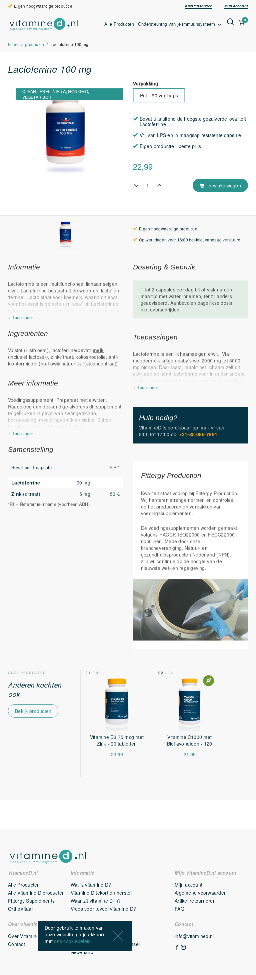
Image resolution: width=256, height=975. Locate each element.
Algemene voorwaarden (201, 892)
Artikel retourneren (195, 900)
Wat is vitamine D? (91, 884)
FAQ (179, 908)
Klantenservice (198, 5)
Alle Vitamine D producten (36, 892)
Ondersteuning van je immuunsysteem (177, 24)
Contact (16, 944)
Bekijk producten (33, 711)
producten (34, 44)
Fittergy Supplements (31, 900)
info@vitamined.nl (194, 936)
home (13, 44)
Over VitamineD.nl (28, 936)
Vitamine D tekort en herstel (101, 892)
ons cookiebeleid (72, 941)
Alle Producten (119, 24)
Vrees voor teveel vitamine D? (103, 908)
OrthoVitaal (20, 908)
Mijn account (236, 5)
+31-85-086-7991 (198, 434)
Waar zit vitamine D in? (96, 900)
